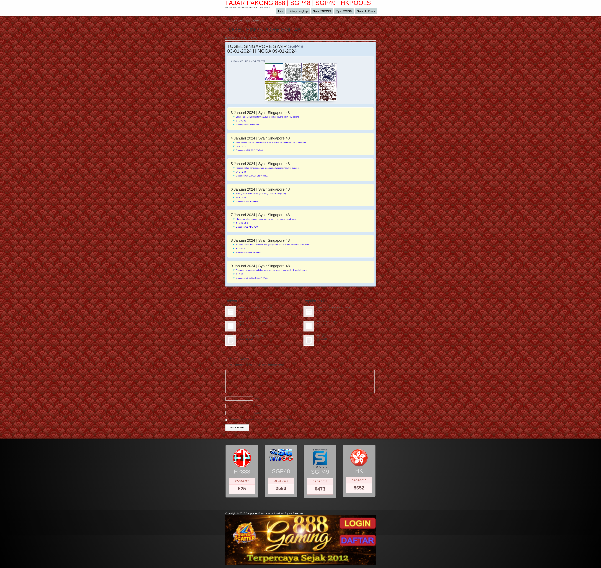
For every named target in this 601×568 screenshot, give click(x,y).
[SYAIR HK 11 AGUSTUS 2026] (230, 340)
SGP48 (295, 46)
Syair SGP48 (344, 11)
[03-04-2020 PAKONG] (308, 340)
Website (257, 413)
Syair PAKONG (322, 11)
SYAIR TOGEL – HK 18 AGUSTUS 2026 (255, 307)
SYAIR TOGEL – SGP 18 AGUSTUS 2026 (256, 322)
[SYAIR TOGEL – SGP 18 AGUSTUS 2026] (230, 326)
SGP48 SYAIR (234, 38)
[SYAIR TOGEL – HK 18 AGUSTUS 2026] (230, 311)
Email (257, 406)
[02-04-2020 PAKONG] (308, 326)
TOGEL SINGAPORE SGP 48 (262, 29)
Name (257, 398)
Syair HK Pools (366, 11)
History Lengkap (298, 11)
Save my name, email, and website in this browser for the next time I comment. (261, 420)
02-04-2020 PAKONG (326, 322)
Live (280, 11)
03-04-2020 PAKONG (326, 336)
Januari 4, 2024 (250, 38)
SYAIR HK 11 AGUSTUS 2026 (251, 336)
